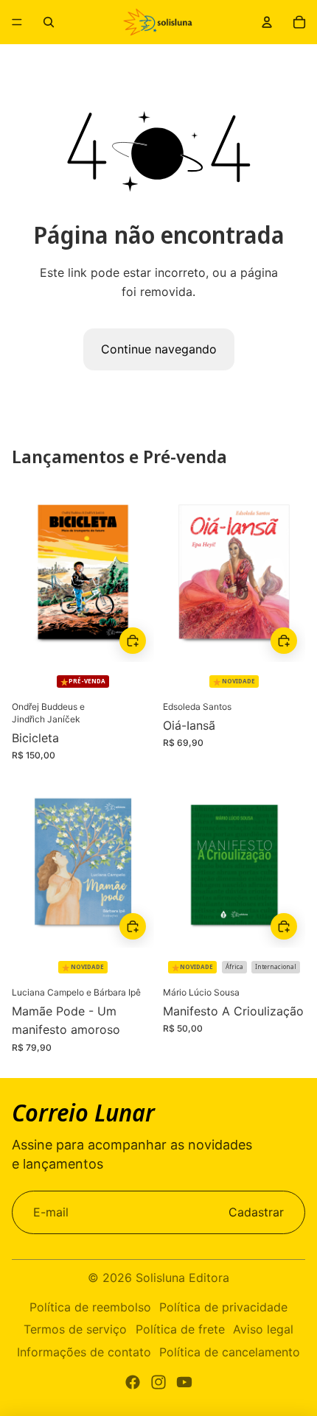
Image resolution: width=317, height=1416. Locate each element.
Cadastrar (256, 1212)
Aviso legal (263, 1329)
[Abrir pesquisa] (48, 22)
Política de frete (180, 1329)
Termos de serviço (75, 1329)
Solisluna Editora (182, 1277)
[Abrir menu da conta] (267, 22)
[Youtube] (184, 1382)
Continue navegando (159, 349)
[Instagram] (158, 1382)
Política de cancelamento (229, 1352)
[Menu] (17, 22)
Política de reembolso (90, 1307)
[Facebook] (133, 1382)
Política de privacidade (223, 1307)
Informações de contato (84, 1352)
